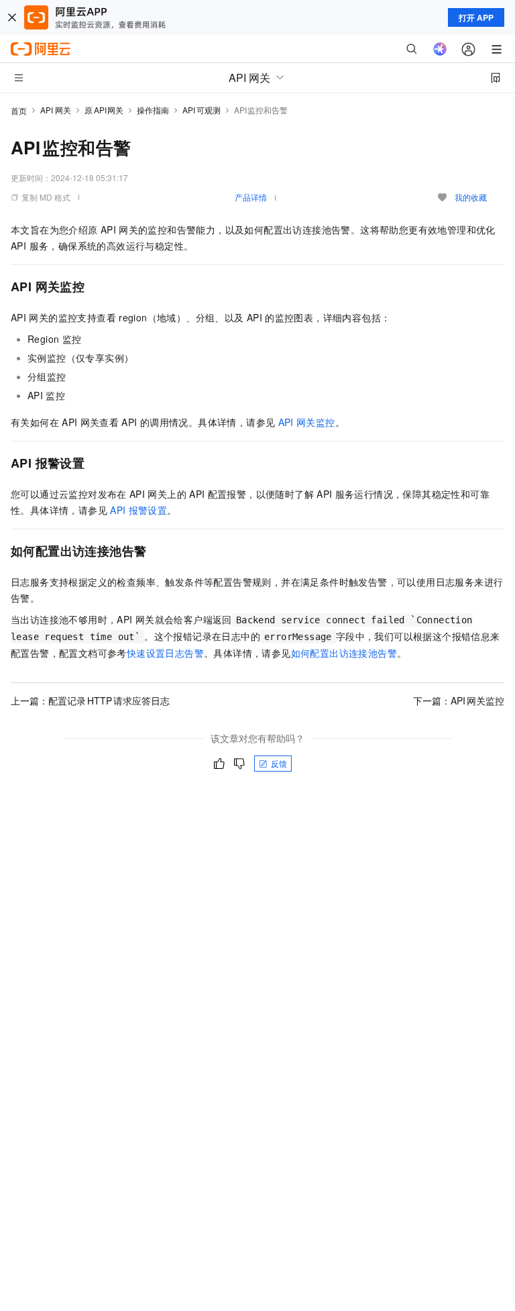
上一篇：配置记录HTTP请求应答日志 (90, 700)
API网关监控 (306, 422)
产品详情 (251, 197)
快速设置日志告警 (165, 653)
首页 (19, 110)
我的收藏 (471, 197)
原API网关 (103, 109)
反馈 (279, 763)
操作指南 (153, 109)
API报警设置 (138, 510)
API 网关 (55, 109)
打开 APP (476, 17)
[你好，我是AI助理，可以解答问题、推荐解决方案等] (440, 49)
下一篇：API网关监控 (458, 700)
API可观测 (201, 109)
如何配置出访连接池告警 (344, 653)
